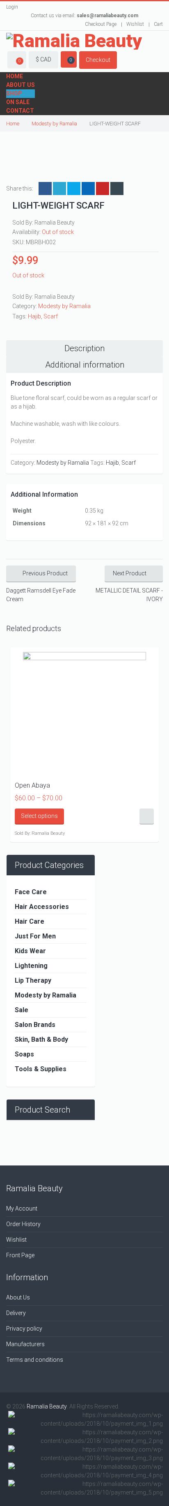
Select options (39, 816)
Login (12, 7)
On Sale (18, 102)
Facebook (45, 188)
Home (14, 76)
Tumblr (116, 188)
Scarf (50, 316)
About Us (20, 85)
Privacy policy (24, 1328)
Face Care (31, 892)
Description (84, 348)
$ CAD (43, 59)
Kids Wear (30, 951)
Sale (21, 1010)
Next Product (129, 573)
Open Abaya (32, 785)
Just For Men (35, 936)
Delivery (16, 1313)
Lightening (31, 966)
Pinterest (102, 188)
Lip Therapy (33, 980)
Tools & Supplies (40, 1069)
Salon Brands (35, 1025)
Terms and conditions (34, 1359)
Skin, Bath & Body (41, 1039)
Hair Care (29, 921)
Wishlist (135, 24)
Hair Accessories (42, 907)
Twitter (59, 188)
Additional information (84, 365)
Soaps (24, 1054)
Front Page (20, 1255)
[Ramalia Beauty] (74, 41)
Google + (88, 188)
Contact (20, 110)
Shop (14, 93)
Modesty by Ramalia (54, 123)
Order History (23, 1224)
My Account (21, 1208)
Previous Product (45, 573)
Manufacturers (25, 1344)
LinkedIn (73, 188)
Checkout (98, 60)
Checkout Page (100, 24)
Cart (158, 24)
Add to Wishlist (146, 817)
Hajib (34, 316)
